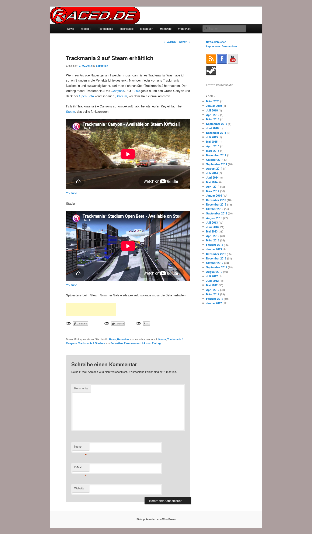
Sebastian (102, 66)
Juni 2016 (212, 128)
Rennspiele (127, 29)
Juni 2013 (212, 227)
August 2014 (214, 168)
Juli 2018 (212, 110)
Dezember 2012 (216, 254)
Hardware (165, 29)
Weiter (184, 42)
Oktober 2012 (214, 263)
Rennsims (123, 339)
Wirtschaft (184, 29)
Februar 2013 (214, 245)
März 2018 (212, 119)
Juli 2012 (212, 276)
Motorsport (146, 29)
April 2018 (212, 115)
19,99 (136, 90)
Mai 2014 (212, 182)
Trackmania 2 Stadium (91, 343)
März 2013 (212, 240)
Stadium (121, 96)
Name (80, 447)
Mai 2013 (212, 231)
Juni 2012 (212, 281)
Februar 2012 (214, 299)
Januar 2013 (214, 249)
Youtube (71, 193)
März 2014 (212, 191)
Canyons (118, 90)
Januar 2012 (214, 303)
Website (79, 488)
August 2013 (214, 218)
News (70, 29)
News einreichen (216, 42)
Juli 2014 (212, 173)
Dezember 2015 (216, 133)
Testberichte (105, 29)
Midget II (86, 29)
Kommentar (81, 388)
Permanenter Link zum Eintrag (142, 343)
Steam (70, 111)
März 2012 (212, 294)
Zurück (170, 42)
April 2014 (212, 187)
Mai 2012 (212, 285)
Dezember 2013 (216, 200)
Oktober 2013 (214, 209)
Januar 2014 (214, 195)
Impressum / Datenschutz (221, 46)
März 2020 (212, 101)
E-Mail (80, 468)
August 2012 (214, 272)
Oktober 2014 (214, 160)
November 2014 (216, 155)
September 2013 (216, 213)
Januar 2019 (214, 106)
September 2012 (216, 267)
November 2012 (216, 258)
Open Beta (86, 96)
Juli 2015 (212, 137)
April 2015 (212, 146)
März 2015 (212, 151)
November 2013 (216, 204)
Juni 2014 (212, 177)
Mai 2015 (212, 141)
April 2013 (212, 236)
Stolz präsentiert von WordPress (156, 519)
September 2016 (216, 124)
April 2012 (212, 290)
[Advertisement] (91, 309)
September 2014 (216, 164)
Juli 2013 (212, 222)
